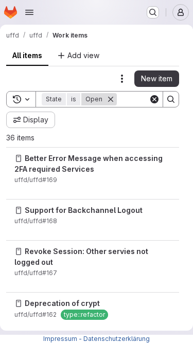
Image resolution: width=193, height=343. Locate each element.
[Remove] (110, 99)
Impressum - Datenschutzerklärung (96, 338)
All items (27, 55)
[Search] (171, 99)
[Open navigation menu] (29, 12)
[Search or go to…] (153, 12)
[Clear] (154, 99)
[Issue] (18, 158)
